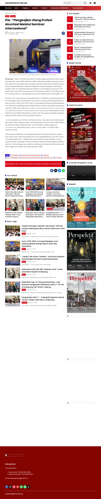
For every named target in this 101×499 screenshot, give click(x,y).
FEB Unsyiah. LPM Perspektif (31, 155)
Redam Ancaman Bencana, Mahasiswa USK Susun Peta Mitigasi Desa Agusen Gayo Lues (84, 41)
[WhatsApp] (63, 170)
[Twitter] (55, 170)
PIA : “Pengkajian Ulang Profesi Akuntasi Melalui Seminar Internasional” (30, 158)
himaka (46, 155)
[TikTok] (28, 486)
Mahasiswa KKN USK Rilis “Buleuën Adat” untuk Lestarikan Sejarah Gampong (13, 215)
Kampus (13, 16)
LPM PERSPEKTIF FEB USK (16, 3)
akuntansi (16, 155)
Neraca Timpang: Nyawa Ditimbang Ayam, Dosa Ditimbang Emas (83, 48)
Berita (7, 16)
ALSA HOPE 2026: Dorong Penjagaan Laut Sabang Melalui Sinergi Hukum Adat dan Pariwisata (34, 194)
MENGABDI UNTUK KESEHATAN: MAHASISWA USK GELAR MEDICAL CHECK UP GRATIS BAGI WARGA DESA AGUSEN (84, 26)
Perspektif (12, 32)
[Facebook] (51, 170)
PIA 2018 (59, 158)
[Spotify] (21, 486)
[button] (85, 3)
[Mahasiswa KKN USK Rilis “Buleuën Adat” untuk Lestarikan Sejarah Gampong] (14, 205)
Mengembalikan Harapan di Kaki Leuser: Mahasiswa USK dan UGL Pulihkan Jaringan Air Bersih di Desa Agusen (85, 33)
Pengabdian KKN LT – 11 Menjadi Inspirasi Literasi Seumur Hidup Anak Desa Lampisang (55, 215)
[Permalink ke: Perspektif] (7, 33)
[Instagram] (14, 486)
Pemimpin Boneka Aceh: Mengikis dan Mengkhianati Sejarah (84, 56)
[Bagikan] (63, 33)
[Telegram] (59, 170)
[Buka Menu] (95, 3)
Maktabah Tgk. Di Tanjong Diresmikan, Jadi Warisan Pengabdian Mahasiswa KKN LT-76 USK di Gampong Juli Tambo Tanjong (35, 215)
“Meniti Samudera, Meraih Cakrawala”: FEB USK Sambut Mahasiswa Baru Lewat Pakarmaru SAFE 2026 (14, 194)
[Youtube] (17, 486)
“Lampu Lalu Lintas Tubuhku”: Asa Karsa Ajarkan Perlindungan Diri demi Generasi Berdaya (55, 194)
